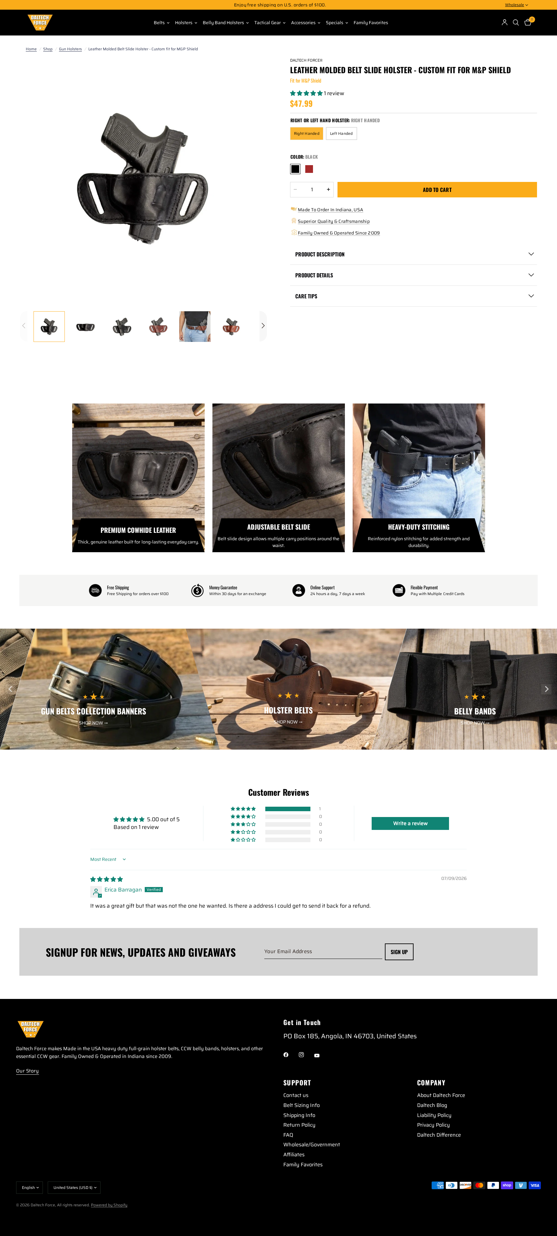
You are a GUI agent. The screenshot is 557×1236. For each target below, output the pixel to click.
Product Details (314, 275)
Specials (334, 22)
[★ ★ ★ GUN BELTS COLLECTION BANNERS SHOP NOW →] (110, 745)
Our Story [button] (27, 1071)
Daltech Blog (432, 1105)
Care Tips (306, 296)
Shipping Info (299, 1115)
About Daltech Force (441, 1095)
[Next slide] (546, 689)
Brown (309, 169)
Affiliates (294, 1155)
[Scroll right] (263, 326)
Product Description (320, 254)
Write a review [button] (410, 823)
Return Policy (299, 1125)
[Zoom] (253, 71)
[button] (307, 93)
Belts (159, 22)
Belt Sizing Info (301, 1105)
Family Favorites (371, 22)
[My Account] (504, 22)
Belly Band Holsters (223, 22)
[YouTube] (321, 1056)
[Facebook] (290, 1055)
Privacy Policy (433, 1125)
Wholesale (514, 5)
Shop (48, 49)
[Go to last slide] (10, 689)
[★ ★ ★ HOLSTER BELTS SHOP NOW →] (296, 745)
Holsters (183, 22)
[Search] (516, 22)
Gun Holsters (70, 49)
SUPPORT (297, 1082)
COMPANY (431, 1082)
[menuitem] (159, 22)
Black (295, 169)
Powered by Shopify (109, 1205)
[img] (106, 879)
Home (31, 49)
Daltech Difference (439, 1135)
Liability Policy (434, 1115)
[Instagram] (306, 1055)
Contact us (295, 1095)
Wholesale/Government (311, 1145)
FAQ (288, 1135)
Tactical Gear (267, 22)
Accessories (303, 22)
